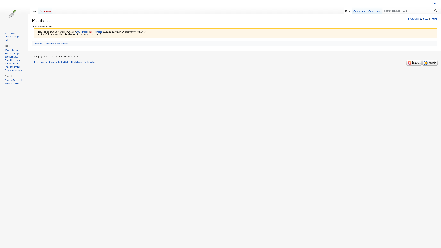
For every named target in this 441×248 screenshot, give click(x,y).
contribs (98, 32)
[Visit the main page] (15, 14)
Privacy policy (40, 62)
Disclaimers (76, 62)
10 (426, 18)
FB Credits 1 (413, 18)
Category (38, 43)
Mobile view (90, 62)
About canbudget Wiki (59, 62)
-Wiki (433, 18)
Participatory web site (56, 43)
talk (91, 32)
